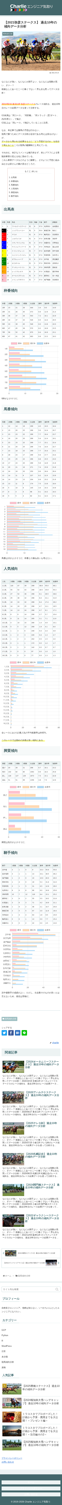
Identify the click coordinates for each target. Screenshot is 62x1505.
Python (5, 1335)
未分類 (5, 1357)
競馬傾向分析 (10, 1019)
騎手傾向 (15, 196)
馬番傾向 (15, 185)
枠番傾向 (15, 181)
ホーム (31, 1482)
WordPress (7, 1346)
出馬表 (14, 177)
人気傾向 (15, 188)
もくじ (28, 171)
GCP (4, 1330)
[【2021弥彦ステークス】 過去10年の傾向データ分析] (17, 1033)
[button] (57, 1289)
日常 (4, 1351)
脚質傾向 (15, 192)
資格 (4, 1367)
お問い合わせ (8, 1462)
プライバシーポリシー (12, 1458)
